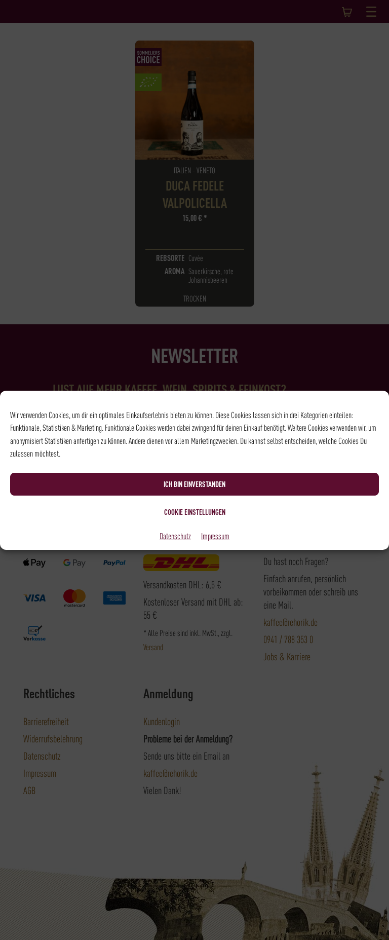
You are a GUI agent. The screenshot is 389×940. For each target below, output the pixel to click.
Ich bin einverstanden (194, 484)
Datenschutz (175, 535)
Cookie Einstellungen (194, 512)
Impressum (215, 535)
